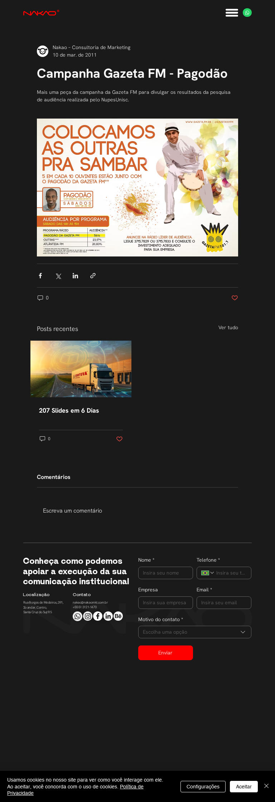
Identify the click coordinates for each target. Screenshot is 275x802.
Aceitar (244, 786)
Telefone (208, 560)
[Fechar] (266, 786)
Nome (146, 560)
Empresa (148, 589)
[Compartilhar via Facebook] (40, 275)
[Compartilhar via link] (93, 275)
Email (204, 589)
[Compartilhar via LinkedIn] (75, 275)
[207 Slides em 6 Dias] (80, 369)
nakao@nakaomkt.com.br (90, 602)
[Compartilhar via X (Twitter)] (57, 275)
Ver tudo (228, 327)
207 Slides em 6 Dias (69, 410)
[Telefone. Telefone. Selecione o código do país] (208, 573)
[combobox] (194, 632)
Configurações (203, 786)
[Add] (77, 616)
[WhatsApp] (247, 12)
